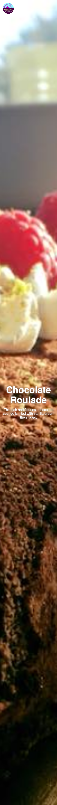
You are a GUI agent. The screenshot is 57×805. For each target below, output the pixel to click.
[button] (8, 7)
